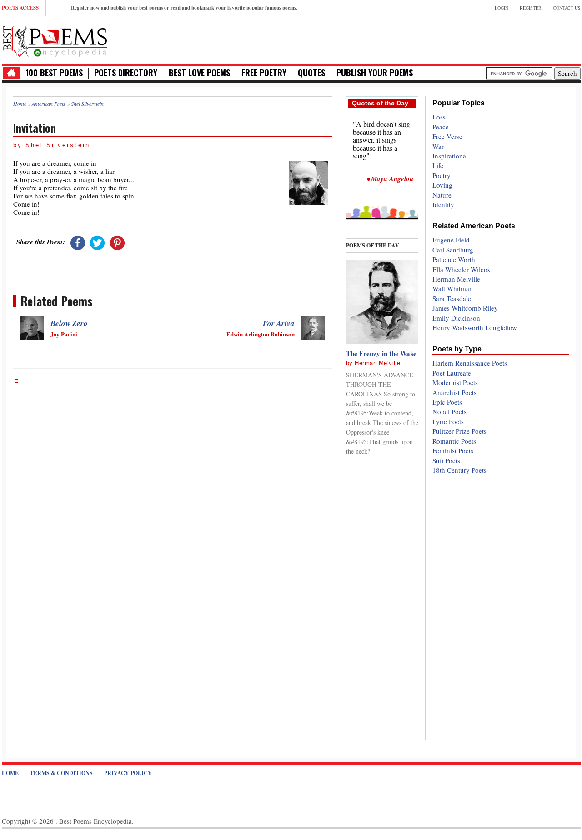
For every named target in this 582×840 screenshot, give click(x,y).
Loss (439, 116)
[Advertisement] (474, 39)
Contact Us (567, 8)
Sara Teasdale (451, 298)
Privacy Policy (128, 773)
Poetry (441, 175)
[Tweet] (97, 241)
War (438, 146)
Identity (443, 204)
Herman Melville (378, 363)
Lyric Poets (448, 421)
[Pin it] (117, 241)
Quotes (311, 73)
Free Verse (447, 136)
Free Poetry (263, 73)
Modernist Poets (455, 382)
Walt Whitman (452, 288)
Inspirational (450, 155)
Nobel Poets (449, 411)
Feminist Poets (452, 450)
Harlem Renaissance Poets (469, 362)
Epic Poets (447, 401)
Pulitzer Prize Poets (459, 430)
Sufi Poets (446, 460)
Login (501, 8)
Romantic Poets (454, 440)
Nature (442, 194)
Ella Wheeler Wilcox (461, 269)
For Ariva (279, 323)
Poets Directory (125, 73)
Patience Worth (453, 259)
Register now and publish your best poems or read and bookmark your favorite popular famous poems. (184, 7)
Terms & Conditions (61, 773)
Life (437, 165)
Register (531, 8)
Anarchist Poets (454, 392)
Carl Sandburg (452, 249)
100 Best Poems (54, 73)
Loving (442, 184)
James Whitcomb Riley (465, 307)
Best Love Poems (199, 73)
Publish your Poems (374, 73)
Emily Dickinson (456, 317)
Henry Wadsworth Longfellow (474, 327)
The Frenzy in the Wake (381, 353)
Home (10, 773)
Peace (440, 126)
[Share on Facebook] (77, 241)
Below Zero (69, 323)
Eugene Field (451, 239)
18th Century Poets (459, 469)
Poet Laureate (451, 372)
